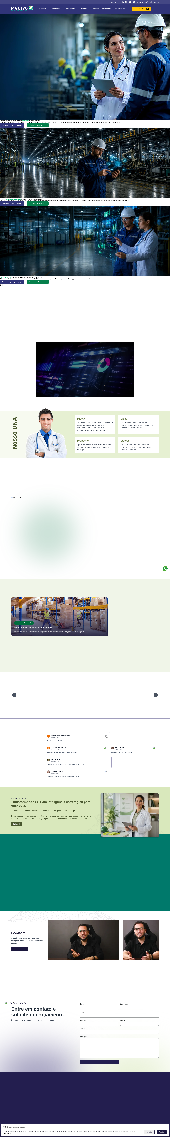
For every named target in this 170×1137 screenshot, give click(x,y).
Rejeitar (149, 1132)
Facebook (28, 979)
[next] (156, 695)
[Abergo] (51, 695)
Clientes (59, 1094)
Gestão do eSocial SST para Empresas (122, 321)
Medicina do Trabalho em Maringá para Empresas (50, 316)
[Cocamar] (117, 695)
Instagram (66, 979)
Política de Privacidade (64, 1106)
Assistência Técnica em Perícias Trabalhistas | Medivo (49, 325)
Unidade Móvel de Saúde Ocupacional (88, 321)
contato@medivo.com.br (148, 2)
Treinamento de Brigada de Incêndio (88, 325)
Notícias (83, 9)
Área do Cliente (141, 9)
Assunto (82, 1028)
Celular (122, 1020)
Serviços (56, 9)
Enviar (99, 1062)
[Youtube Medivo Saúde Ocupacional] (108, 2)
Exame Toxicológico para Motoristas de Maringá (51, 321)
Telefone (83, 1020)
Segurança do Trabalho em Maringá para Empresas (93, 316)
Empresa (42, 9)
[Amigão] (95, 695)
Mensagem (83, 1037)
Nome (82, 1004)
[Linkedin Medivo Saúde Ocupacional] (105, 2)
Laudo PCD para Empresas (128, 316)
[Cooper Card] (139, 695)
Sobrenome (124, 1004)
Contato (58, 1097)
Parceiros (106, 9)
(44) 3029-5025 (122, 2)
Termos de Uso (61, 1100)
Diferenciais (71, 9)
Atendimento (119, 9)
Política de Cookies (62, 1103)
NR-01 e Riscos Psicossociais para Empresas (124, 325)
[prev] (14, 695)
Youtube (141, 979)
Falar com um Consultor (36, 125)
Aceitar (161, 1132)
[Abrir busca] (158, 9)
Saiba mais (12, 125)
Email (82, 1012)
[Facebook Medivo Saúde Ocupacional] (99, 2)
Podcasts (95, 9)
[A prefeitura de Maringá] (29, 695)
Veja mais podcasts (19, 949)
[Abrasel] (73, 695)
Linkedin (103, 979)
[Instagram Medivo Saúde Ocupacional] (102, 2)
